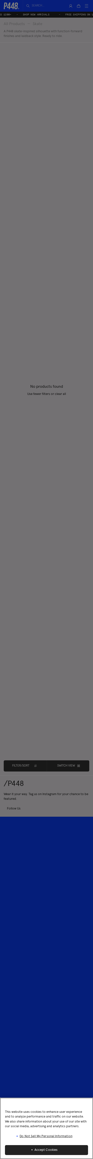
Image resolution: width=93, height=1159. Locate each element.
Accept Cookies (46, 1150)
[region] (46, 1128)
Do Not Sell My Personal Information (46, 1136)
